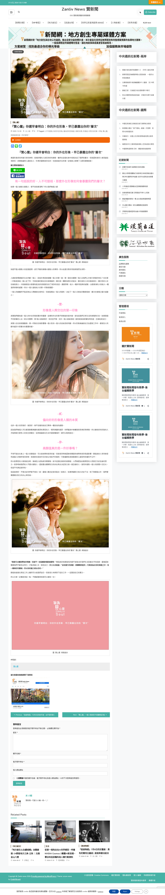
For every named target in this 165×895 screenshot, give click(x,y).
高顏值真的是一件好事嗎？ (20, 135)
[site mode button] (141, 12)
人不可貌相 (48, 131)
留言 (15, 733)
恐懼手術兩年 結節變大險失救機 (133, 167)
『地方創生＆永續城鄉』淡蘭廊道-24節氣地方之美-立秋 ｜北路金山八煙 (25, 853)
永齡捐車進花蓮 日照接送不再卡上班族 (135, 193)
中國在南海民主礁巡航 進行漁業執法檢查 (136, 123)
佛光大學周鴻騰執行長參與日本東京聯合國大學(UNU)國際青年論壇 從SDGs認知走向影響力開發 (138, 176)
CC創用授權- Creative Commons (96, 875)
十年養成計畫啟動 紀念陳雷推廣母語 (135, 186)
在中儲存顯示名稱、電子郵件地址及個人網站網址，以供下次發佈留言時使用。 (48, 778)
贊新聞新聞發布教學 (138, 880)
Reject (125, 891)
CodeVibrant (16, 879)
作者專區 (122, 313)
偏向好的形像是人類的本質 (72, 131)
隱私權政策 (126, 875)
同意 (114, 891)
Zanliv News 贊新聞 (80, 9)
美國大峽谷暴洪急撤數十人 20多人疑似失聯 (138, 70)
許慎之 (26, 860)
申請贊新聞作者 (149, 875)
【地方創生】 (52, 23)
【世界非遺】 (132, 23)
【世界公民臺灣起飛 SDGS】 (92, 23)
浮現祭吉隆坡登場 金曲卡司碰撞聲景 (135, 211)
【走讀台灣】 (69, 23)
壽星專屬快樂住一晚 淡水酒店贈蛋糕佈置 (136, 199)
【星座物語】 (85, 846)
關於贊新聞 (115, 875)
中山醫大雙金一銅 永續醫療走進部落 (135, 205)
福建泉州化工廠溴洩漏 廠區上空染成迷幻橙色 (138, 144)
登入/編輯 (137, 875)
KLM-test (147, 23)
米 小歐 (27, 131)
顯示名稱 (17, 754)
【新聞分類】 (20, 23)
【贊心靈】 (16, 122)
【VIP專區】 (36, 23)
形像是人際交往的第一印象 (92, 131)
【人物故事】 (115, 23)
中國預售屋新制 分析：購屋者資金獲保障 (136, 149)
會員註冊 (122, 321)
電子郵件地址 (18, 762)
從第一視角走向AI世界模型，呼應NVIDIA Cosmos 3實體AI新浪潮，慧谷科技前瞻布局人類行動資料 (60, 853)
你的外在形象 (58, 131)
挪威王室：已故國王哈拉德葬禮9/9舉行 (136, 90)
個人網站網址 (18, 770)
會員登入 (122, 317)
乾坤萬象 (61, 860)
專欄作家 (152, 880)
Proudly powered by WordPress (43, 876)
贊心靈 (105, 131)
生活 (47, 846)
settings (59, 892)
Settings (137, 891)
